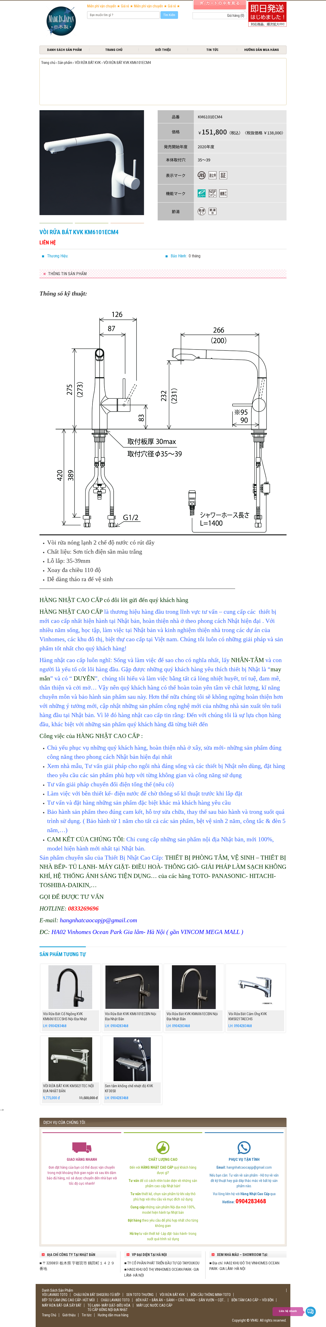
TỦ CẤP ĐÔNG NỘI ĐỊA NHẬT (108, 1309)
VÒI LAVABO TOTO (54, 1294)
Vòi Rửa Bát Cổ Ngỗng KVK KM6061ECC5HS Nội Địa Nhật (65, 1016)
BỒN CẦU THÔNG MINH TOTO (211, 1294)
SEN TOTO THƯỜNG (140, 1294)
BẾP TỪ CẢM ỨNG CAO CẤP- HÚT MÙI (68, 1300)
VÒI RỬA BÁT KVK (88, 62)
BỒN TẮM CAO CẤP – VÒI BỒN (253, 1300)
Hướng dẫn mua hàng (261, 50)
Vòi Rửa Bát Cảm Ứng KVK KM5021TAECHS (247, 1016)
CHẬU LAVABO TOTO (115, 1300)
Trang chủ (48, 62)
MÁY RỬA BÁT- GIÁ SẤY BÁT (62, 1305)
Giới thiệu (163, 50)
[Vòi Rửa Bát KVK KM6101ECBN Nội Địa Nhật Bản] (132, 987)
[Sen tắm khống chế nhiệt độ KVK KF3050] (132, 1059)
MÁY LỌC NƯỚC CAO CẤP (154, 1305)
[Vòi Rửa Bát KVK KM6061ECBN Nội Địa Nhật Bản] (194, 987)
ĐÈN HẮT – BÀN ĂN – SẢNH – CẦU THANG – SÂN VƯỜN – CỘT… (180, 1300)
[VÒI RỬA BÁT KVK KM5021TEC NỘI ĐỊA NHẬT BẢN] (70, 1059)
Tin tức (212, 50)
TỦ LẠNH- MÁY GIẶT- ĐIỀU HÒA (109, 1305)
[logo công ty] (60, 21)
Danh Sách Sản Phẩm (64, 50)
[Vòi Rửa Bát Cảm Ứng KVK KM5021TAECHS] (255, 987)
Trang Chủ (113, 50)
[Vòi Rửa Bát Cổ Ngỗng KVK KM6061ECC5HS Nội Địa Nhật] (70, 987)
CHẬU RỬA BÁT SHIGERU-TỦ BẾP (97, 1294)
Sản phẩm (65, 62)
